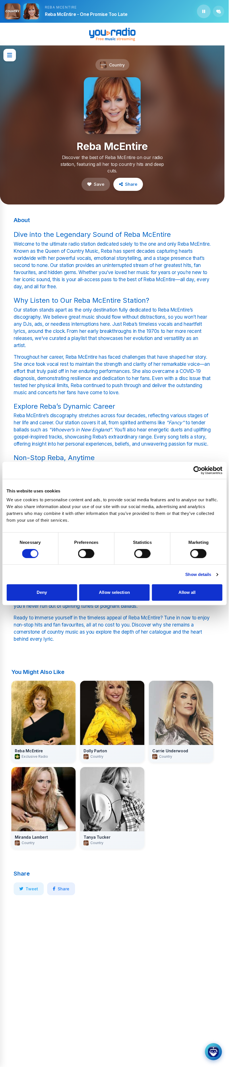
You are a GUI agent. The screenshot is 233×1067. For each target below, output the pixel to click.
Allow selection (114, 592)
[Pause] (204, 11)
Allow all (187, 592)
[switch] (86, 553)
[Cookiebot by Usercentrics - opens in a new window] (197, 470)
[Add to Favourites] (218, 11)
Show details (198, 574)
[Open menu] (9, 55)
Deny (42, 592)
